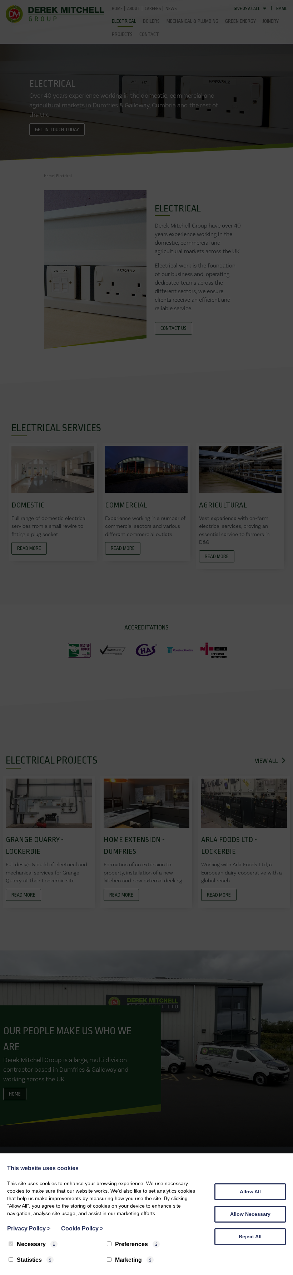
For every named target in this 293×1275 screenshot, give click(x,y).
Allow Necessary (250, 1214)
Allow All (250, 1191)
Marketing (128, 1260)
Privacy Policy (28, 1228)
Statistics (29, 1260)
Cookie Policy (82, 1228)
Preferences (131, 1244)
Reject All (250, 1236)
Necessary (31, 1244)
